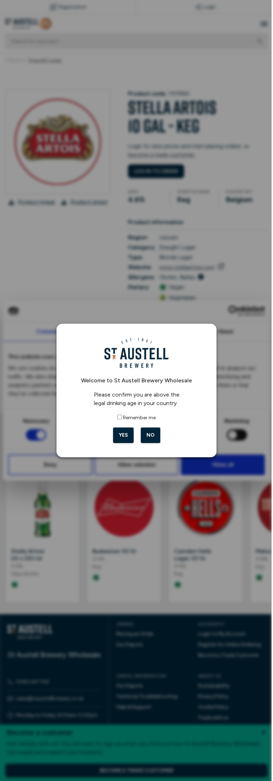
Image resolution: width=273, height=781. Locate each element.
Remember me (137, 418)
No (148, 435)
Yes (120, 435)
